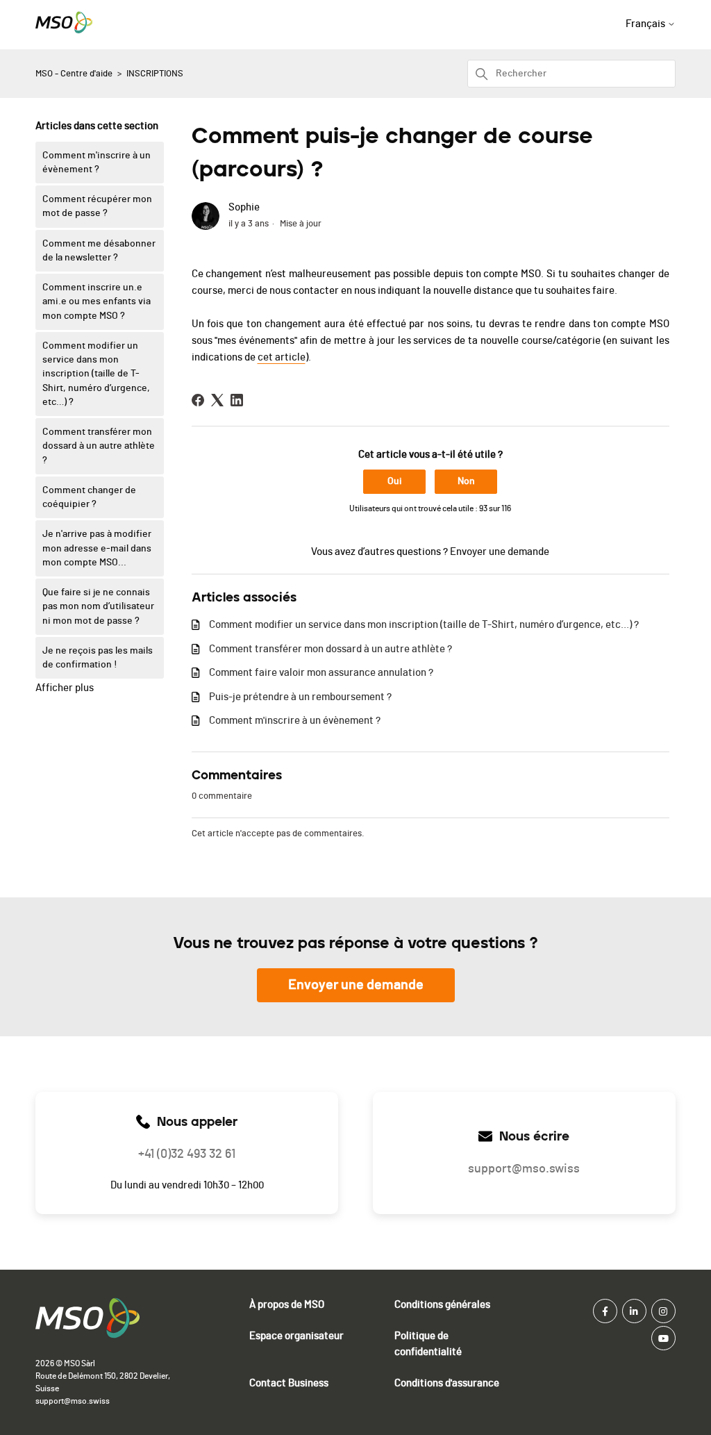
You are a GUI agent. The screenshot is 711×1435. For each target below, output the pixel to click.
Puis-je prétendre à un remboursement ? (300, 697)
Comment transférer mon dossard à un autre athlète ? (98, 446)
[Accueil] (63, 30)
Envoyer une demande (499, 552)
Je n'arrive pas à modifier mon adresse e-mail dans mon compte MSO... (96, 548)
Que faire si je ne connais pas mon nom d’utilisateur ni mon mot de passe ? (98, 607)
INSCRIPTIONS (154, 73)
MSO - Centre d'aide (73, 73)
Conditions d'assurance (446, 1383)
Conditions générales (442, 1305)
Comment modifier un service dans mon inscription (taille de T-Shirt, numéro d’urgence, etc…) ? (96, 374)
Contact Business (288, 1383)
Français (646, 24)
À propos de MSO (286, 1305)
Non (466, 481)
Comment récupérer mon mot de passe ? (97, 206)
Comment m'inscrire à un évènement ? (96, 162)
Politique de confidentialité (428, 1344)
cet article (282, 357)
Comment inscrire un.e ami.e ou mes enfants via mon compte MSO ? (96, 302)
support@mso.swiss (72, 1401)
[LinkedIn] (237, 400)
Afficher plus (64, 688)
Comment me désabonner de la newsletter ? (99, 251)
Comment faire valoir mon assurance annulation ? (321, 672)
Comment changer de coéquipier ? (89, 497)
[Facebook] (198, 400)
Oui (394, 481)
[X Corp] (217, 400)
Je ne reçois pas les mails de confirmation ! (97, 658)
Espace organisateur (296, 1336)
